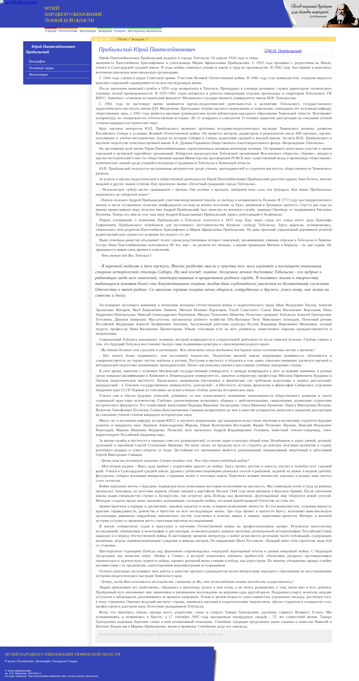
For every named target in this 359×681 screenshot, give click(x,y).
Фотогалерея (38, 74)
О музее (50, 31)
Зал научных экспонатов (144, 31)
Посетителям (67, 31)
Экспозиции (87, 31)
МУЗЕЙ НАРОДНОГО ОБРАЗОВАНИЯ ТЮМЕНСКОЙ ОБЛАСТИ (62, 654)
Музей (123, 39)
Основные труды (41, 68)
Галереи (120, 31)
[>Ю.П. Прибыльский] (283, 51)
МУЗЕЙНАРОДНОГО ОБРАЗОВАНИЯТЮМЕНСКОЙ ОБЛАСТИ (73, 14)
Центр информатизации (19, 670)
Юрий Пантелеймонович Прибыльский (50, 49)
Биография (37, 61)
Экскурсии (105, 31)
